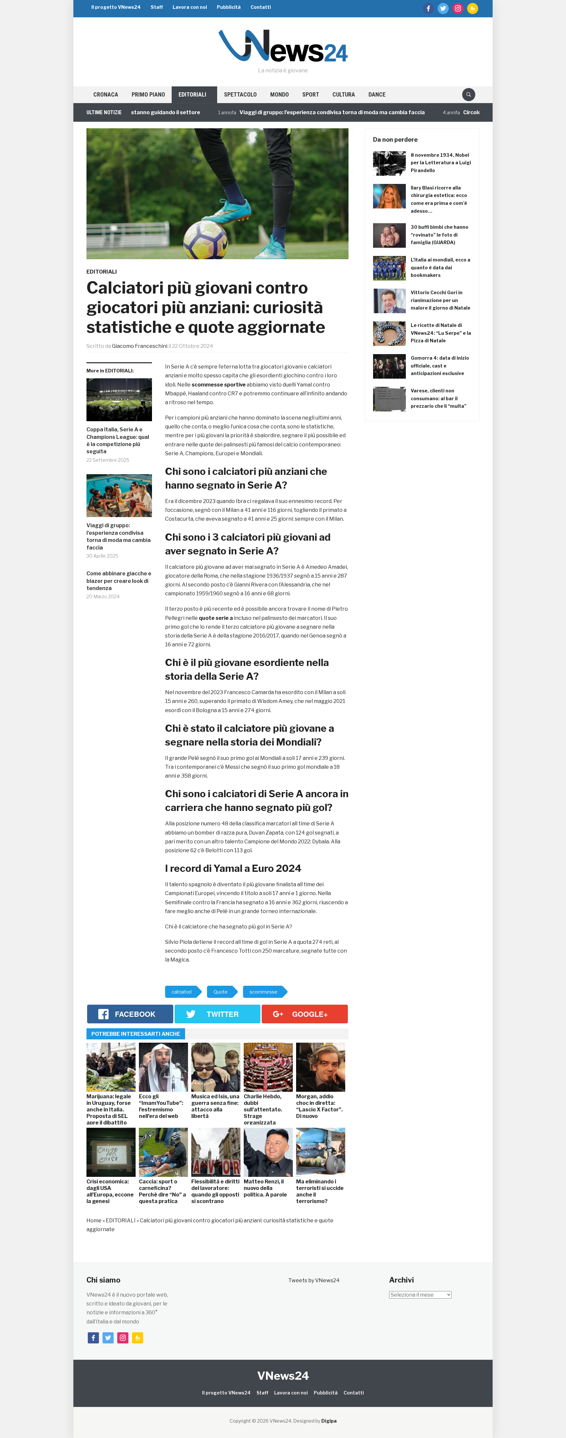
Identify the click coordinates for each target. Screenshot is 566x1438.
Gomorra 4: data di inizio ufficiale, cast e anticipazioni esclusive (440, 365)
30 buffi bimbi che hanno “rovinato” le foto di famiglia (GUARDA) (439, 234)
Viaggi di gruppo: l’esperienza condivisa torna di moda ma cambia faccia (290, 112)
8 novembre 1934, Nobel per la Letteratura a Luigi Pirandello (441, 162)
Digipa (329, 1421)
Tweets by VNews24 (314, 1280)
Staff (157, 7)
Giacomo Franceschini (139, 346)
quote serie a (216, 618)
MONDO (279, 94)
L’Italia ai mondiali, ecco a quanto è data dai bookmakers (440, 267)
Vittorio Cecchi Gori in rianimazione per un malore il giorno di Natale (440, 300)
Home (94, 1220)
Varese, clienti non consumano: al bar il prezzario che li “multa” (438, 398)
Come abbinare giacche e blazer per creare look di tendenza (118, 580)
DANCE (377, 94)
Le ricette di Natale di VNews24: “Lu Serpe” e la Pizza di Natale (441, 333)
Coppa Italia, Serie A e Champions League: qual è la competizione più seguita (117, 440)
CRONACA (105, 94)
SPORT (310, 94)
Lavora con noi (190, 7)
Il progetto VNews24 (116, 7)
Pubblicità (229, 7)
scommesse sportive (219, 385)
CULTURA (343, 94)
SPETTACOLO (240, 94)
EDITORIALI (192, 94)
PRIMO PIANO (148, 94)
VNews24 (283, 1375)
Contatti (261, 7)
